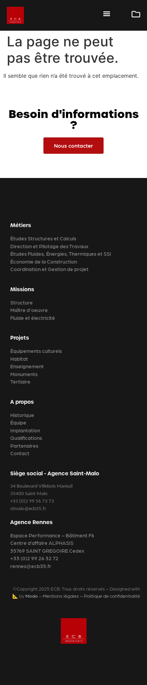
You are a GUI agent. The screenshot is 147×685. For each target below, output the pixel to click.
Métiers (20, 225)
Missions (22, 289)
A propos (22, 401)
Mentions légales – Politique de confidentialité (91, 595)
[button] (106, 13)
